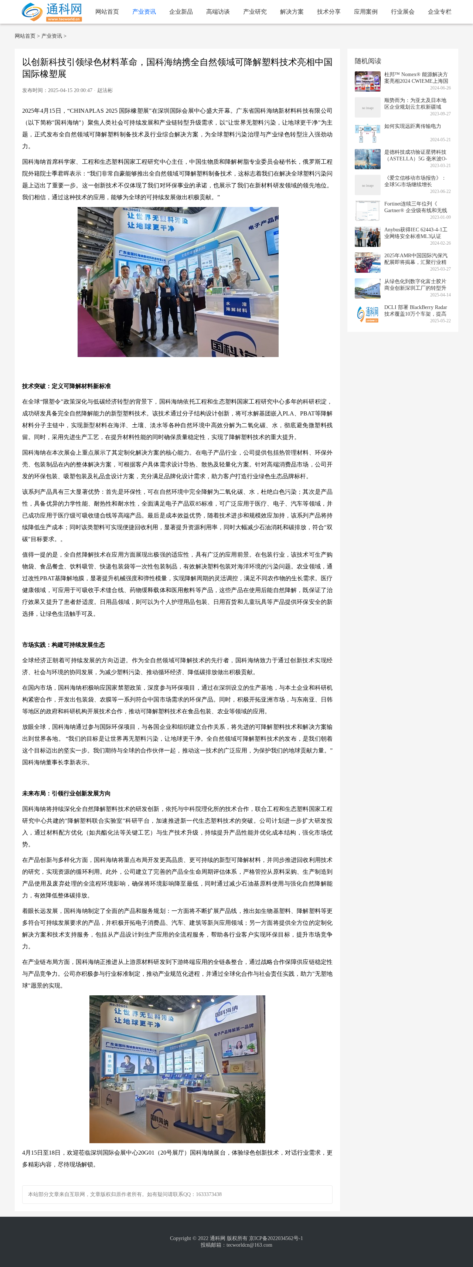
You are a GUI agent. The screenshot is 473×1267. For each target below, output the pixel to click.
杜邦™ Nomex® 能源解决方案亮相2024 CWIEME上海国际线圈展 (416, 81)
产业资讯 (144, 12)
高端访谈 (218, 12)
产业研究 (255, 12)
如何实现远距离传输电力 (412, 126)
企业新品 (181, 12)
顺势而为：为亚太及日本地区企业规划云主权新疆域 (415, 104)
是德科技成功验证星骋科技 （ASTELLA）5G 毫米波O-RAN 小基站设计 (415, 158)
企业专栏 (440, 12)
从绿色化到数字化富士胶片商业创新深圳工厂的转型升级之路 (415, 288)
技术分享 (329, 12)
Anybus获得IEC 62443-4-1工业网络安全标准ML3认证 (416, 233)
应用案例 (366, 12)
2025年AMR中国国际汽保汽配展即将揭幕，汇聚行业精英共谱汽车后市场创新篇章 (416, 262)
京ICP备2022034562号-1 (276, 1238)
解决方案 (292, 12)
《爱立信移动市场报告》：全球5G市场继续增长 (415, 181)
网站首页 (107, 12)
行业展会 (403, 12)
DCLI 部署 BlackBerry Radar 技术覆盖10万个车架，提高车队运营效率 (415, 314)
